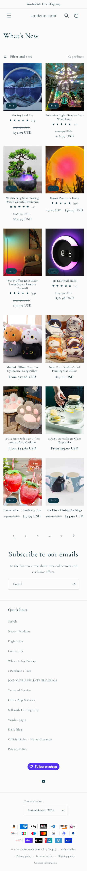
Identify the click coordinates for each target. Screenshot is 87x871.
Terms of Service (19, 690)
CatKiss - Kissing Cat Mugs (64, 510)
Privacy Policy (17, 749)
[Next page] (73, 535)
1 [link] (13, 535)
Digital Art (15, 641)
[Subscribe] (74, 584)
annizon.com (27, 849)
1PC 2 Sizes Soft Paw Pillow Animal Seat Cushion (22, 440)
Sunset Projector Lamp (64, 198)
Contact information (45, 862)
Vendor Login (17, 720)
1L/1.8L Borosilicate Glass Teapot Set (64, 440)
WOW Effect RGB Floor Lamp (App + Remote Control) (22, 284)
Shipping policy (66, 856)
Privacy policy (24, 856)
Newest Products (19, 631)
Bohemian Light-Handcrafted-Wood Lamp (65, 117)
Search (12, 621)
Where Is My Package (22, 661)
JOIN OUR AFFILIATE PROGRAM (32, 680)
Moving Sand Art (22, 115)
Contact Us (15, 651)
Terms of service (45, 856)
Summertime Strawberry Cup (22, 510)
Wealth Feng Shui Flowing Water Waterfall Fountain (22, 199)
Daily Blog (15, 729)
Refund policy (68, 849)
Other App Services (21, 700)
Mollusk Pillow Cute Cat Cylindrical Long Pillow (22, 369)
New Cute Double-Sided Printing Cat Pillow (64, 369)
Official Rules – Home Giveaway (30, 739)
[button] (9, 15)
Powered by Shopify (46, 849)
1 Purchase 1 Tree (19, 671)
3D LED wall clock (64, 280)
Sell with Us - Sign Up (23, 710)
